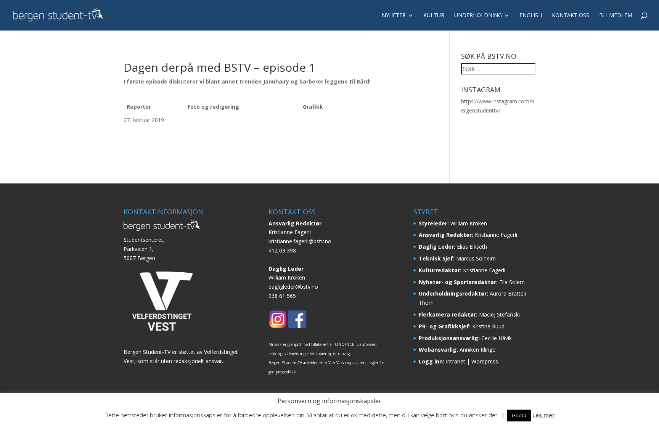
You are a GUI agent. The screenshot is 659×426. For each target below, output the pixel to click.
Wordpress (484, 361)
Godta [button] (519, 415)
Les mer (543, 415)
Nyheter (394, 16)
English (530, 16)
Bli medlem (615, 16)
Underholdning (478, 16)
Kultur (433, 16)
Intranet (455, 361)
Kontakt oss (570, 16)
